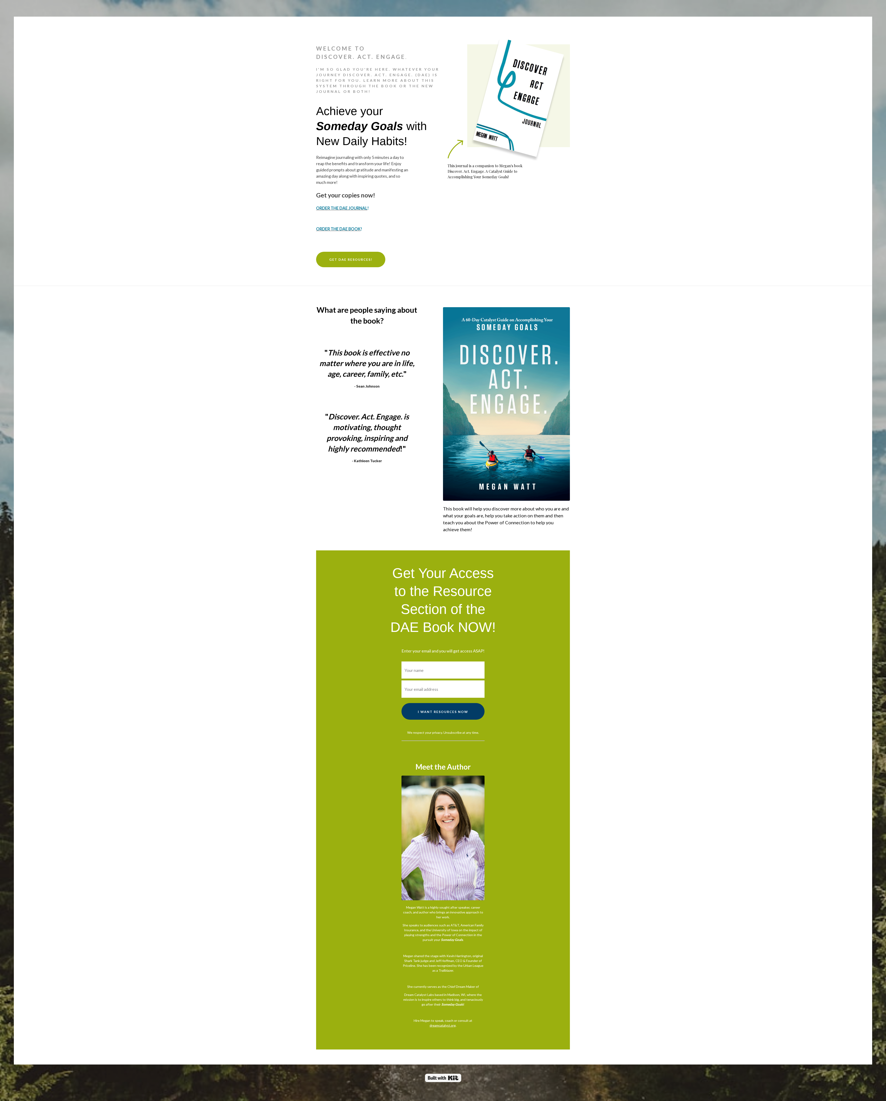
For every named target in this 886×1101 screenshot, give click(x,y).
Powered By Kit (443, 1078)
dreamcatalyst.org (443, 1025)
